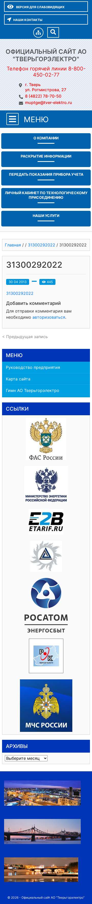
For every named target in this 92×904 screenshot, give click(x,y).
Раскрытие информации (46, 156)
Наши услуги (46, 215)
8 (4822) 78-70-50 (43, 96)
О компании (46, 138)
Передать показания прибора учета (46, 174)
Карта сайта (18, 378)
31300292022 (19, 293)
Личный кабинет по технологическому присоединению (46, 195)
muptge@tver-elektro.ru (48, 102)
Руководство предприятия (33, 367)
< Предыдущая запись (25, 336)
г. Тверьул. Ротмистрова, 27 (45, 87)
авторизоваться (48, 317)
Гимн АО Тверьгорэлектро (32, 390)
